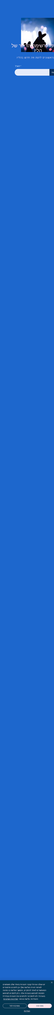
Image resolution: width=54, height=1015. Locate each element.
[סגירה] (50, 984)
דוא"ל (17, 66)
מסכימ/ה (39, 1006)
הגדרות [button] (27, 1011)
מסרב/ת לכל (15, 1006)
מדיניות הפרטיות (10, 999)
